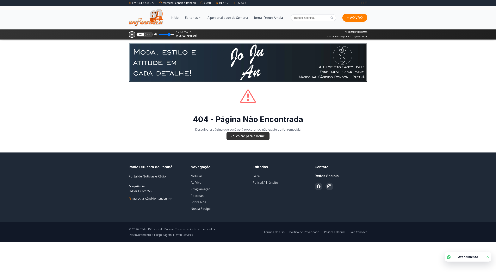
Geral (256, 176)
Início (175, 18)
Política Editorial (334, 232)
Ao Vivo (196, 182)
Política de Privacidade (304, 232)
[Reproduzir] (132, 34)
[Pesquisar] (332, 17)
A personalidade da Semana (228, 18)
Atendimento (468, 257)
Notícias (196, 176)
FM (140, 34)
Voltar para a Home (250, 136)
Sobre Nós (198, 202)
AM (149, 34)
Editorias (191, 18)
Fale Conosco (358, 232)
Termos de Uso (274, 232)
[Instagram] (366, 3)
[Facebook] (363, 3)
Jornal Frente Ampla (268, 18)
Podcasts (197, 196)
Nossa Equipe (201, 209)
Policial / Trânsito (265, 182)
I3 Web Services (183, 235)
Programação (200, 189)
